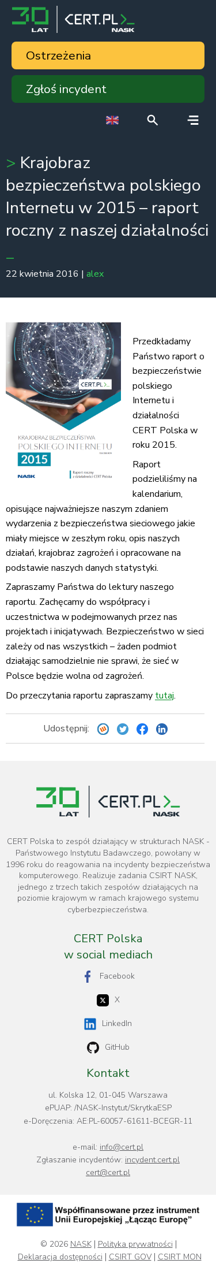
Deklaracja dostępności (60, 1257)
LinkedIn (117, 1023)
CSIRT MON (180, 1257)
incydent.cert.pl (152, 1159)
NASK (81, 1244)
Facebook (117, 976)
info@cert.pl (121, 1147)
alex (95, 273)
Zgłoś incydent (66, 89)
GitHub (117, 1047)
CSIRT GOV (130, 1257)
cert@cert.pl (108, 1172)
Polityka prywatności (135, 1244)
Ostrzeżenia (58, 55)
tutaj (164, 695)
